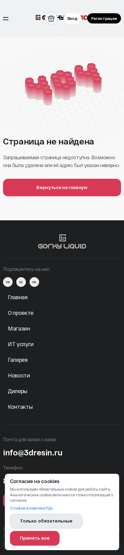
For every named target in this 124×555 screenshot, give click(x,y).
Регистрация (104, 18)
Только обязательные (46, 520)
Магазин (19, 328)
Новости (19, 375)
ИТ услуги (21, 344)
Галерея (18, 359)
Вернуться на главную (62, 187)
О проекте (20, 312)
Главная (18, 297)
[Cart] (51, 18)
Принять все (35, 538)
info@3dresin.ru (32, 452)
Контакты (20, 406)
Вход (72, 18)
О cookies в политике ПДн (31, 508)
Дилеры (17, 391)
